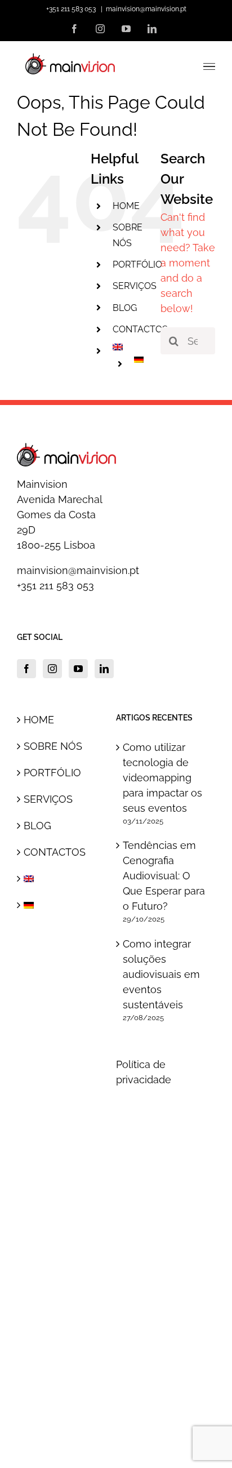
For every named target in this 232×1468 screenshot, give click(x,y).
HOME (126, 206)
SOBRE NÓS (53, 746)
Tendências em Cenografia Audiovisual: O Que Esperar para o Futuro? (164, 875)
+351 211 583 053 (55, 585)
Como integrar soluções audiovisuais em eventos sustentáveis (161, 974)
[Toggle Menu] (209, 66)
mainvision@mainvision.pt (146, 9)
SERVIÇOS (135, 286)
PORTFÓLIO (137, 264)
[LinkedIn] (104, 668)
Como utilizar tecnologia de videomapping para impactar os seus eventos (162, 777)
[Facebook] (26, 668)
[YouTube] (78, 668)
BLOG (125, 308)
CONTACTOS (140, 329)
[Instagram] (52, 668)
